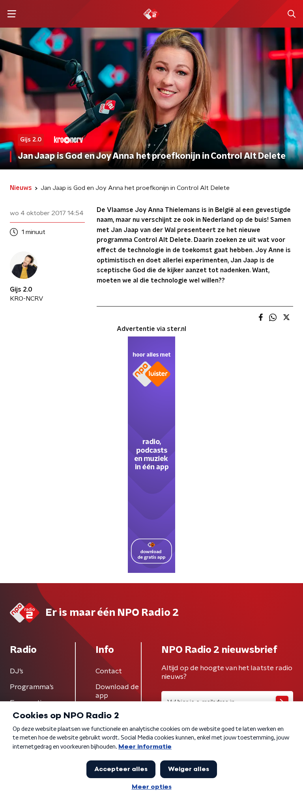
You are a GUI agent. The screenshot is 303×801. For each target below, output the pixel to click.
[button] (11, 14)
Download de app (117, 691)
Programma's (32, 687)
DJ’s (16, 671)
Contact (108, 671)
